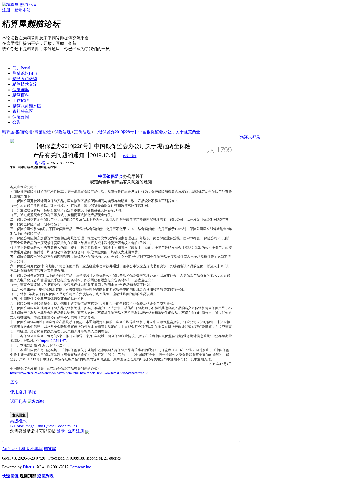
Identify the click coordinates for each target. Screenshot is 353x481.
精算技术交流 (24, 84)
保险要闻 (20, 117)
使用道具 (18, 392)
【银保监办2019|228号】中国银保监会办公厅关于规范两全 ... (149, 132)
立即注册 (76, 431)
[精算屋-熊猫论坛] (19, 4)
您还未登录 (250, 137)
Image (29, 426)
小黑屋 (36, 449)
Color (18, 426)
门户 (21, 68)
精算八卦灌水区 (26, 106)
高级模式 (18, 421)
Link (39, 426)
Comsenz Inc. (81, 467)
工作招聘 (20, 100)
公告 (16, 122)
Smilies (71, 426)
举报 (32, 392)
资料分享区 (22, 111)
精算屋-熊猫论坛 (17, 132)
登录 (61, 431)
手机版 (23, 449)
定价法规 (82, 132)
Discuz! (29, 467)
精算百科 (20, 95)
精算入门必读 (24, 79)
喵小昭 (40, 163)
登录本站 (22, 10)
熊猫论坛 (24, 73)
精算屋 (50, 449)
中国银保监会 (110, 177)
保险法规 (62, 132)
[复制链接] (130, 156)
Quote (49, 426)
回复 (14, 382)
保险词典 (20, 89)
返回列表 (18, 401)
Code (59, 426)
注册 (6, 10)
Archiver (9, 449)
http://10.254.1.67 (53, 341)
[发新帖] (36, 401)
